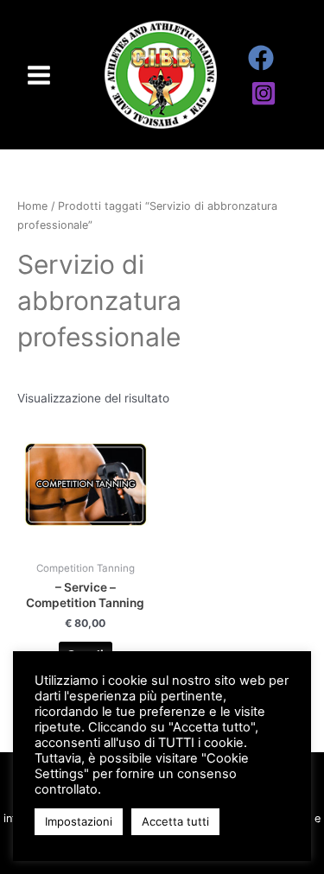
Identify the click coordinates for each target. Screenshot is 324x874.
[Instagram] (263, 93)
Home (32, 206)
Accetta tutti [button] (175, 821)
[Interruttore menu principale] (38, 75)
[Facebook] (260, 57)
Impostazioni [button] (78, 821)
